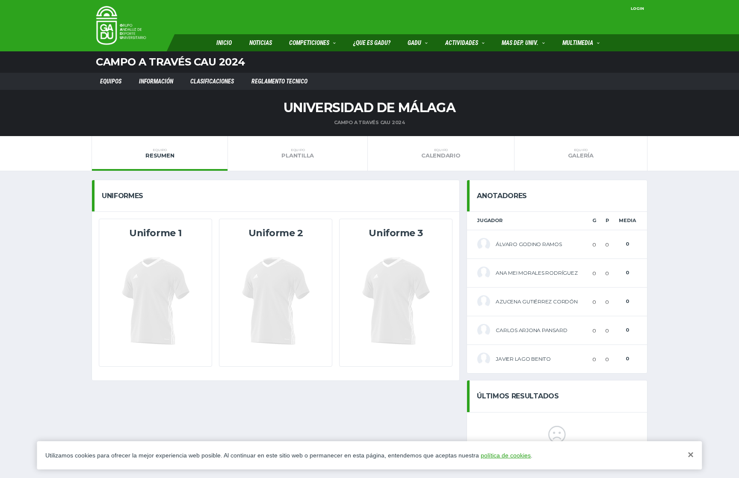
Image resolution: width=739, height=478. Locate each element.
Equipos (110, 81)
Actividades (461, 42)
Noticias (260, 42)
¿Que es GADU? (371, 42)
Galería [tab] (581, 153)
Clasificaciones (212, 81)
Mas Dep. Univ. (520, 42)
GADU (414, 42)
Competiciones (309, 42)
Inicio (224, 42)
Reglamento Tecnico (279, 81)
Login (637, 8)
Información (156, 81)
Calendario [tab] (440, 153)
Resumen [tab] (159, 153)
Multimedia (577, 42)
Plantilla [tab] (297, 153)
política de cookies (506, 455)
